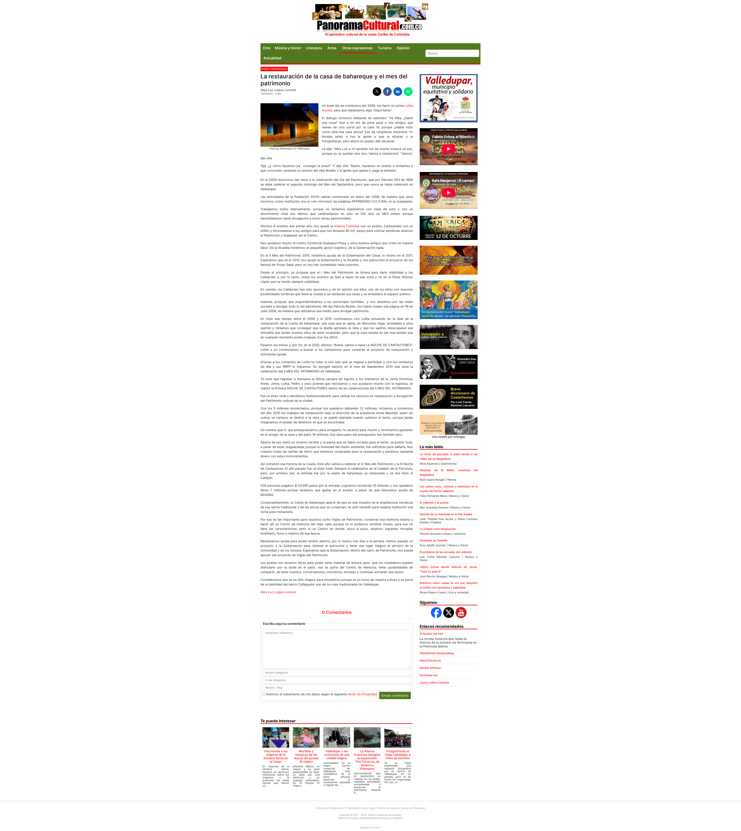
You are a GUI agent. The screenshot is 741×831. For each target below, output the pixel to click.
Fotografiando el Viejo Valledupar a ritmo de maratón (397, 754)
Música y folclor (288, 48)
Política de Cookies (388, 808)
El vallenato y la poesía (434, 502)
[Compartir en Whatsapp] (408, 91)
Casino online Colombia (434, 682)
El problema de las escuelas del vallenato (446, 552)
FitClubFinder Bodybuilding (437, 653)
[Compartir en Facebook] (387, 91)
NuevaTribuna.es (430, 660)
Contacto (321, 808)
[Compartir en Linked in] (397, 91)
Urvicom (377, 827)
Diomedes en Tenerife (433, 540)
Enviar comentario (395, 695)
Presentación (337, 808)
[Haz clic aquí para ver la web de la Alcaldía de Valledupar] (449, 98)
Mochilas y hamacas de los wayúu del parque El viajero (306, 756)
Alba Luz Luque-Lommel (278, 592)
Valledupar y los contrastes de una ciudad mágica (336, 754)
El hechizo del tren (431, 633)
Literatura (314, 48)
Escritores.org (428, 675)
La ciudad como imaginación (438, 528)
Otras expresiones (274, 68)
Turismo (385, 48)
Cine (266, 48)
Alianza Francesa (346, 226)
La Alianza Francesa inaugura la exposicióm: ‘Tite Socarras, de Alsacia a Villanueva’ (367, 759)
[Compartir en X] (377, 91)
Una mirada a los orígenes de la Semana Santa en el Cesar (275, 756)
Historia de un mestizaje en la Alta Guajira (446, 514)
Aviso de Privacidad (362, 694)
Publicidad (353, 808)
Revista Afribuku (430, 667)
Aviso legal (368, 808)
